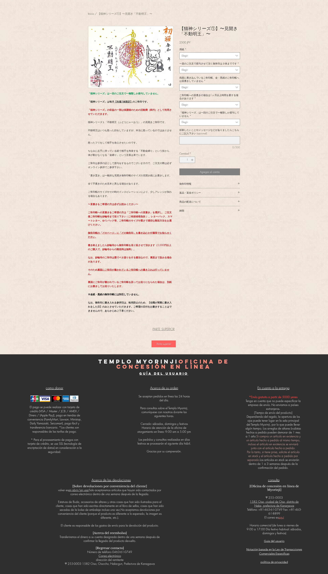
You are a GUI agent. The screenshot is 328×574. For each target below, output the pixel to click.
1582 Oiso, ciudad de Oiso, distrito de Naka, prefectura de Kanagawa (274, 504)
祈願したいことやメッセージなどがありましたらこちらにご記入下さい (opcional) (209, 131)
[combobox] (209, 55)
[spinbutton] (187, 160)
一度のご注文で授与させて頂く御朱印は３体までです (209, 63)
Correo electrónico (110, 556)
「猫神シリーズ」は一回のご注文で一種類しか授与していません (209, 114)
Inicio (91, 14)
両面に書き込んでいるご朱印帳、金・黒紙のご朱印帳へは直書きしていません (209, 79)
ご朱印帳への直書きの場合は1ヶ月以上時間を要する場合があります (208, 96)
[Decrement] (182, 160)
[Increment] (192, 160)
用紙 (182, 49)
